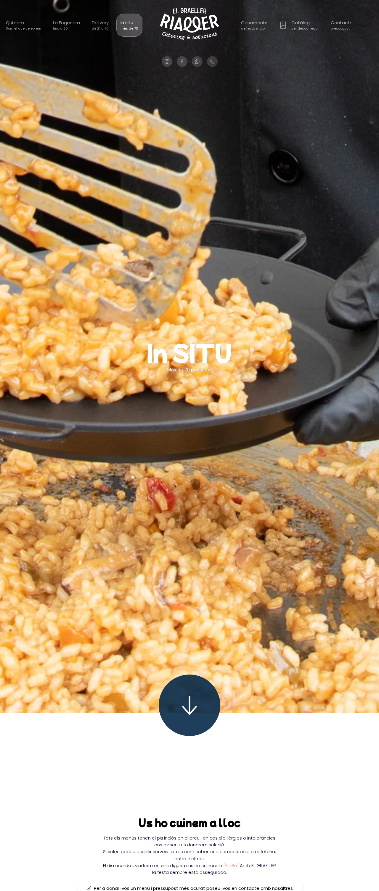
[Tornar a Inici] (189, 25)
